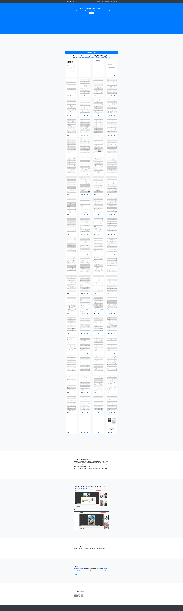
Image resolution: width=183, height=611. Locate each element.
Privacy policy (115, 1)
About (102, 1)
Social (111, 1)
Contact (105, 1)
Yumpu (106, 570)
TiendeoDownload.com (79, 573)
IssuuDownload (96, 9)
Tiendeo (75, 574)
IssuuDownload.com (69, 1)
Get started (98, 1)
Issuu (92, 10)
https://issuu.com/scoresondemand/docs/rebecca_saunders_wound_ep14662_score (96, 57)
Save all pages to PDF (91, 52)
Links (108, 1)
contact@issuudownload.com (80, 549)
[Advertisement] (91, 21)
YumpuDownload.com (78, 570)
